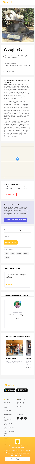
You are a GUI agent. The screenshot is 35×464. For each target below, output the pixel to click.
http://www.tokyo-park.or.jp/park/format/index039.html (17, 64)
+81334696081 (9, 71)
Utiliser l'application (17, 459)
